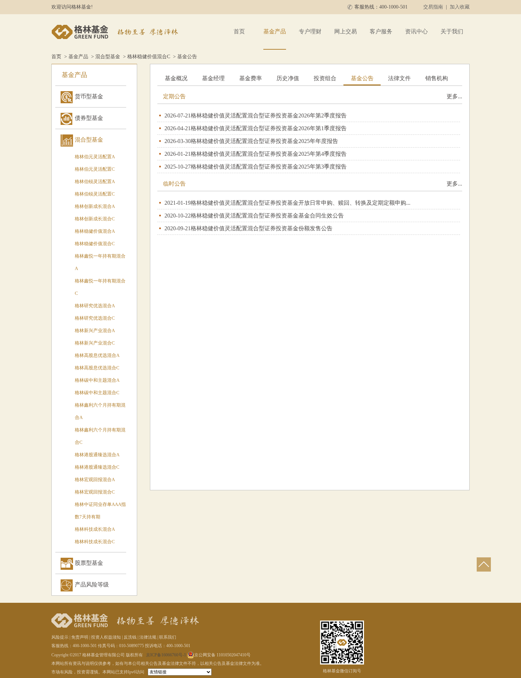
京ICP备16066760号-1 (166, 654)
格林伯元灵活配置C (95, 169)
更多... (454, 96)
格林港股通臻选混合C (97, 467)
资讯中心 (416, 31)
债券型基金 (89, 118)
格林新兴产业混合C (95, 343)
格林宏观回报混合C (95, 492)
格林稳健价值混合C (148, 56)
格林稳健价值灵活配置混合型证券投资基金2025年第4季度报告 (269, 154)
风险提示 (59, 637)
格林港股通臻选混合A (97, 454)
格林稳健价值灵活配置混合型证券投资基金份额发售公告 (261, 228)
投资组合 (325, 78)
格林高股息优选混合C (97, 367)
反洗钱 (130, 637)
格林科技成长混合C (95, 541)
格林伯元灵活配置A (95, 156)
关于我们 (452, 31)
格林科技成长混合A (95, 529)
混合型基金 (107, 56)
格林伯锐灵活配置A (95, 181)
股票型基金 (89, 563)
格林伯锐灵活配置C (95, 194)
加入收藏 (460, 7)
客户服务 (381, 31)
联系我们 (167, 637)
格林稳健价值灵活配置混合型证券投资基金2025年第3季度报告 (269, 167)
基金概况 (176, 78)
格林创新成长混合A (95, 206)
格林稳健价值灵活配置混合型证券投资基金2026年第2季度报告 (269, 115)
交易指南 (433, 7)
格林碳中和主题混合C (97, 392)
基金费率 (250, 78)
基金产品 (274, 31)
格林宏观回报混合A (95, 479)
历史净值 (287, 78)
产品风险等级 (92, 584)
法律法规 (147, 637)
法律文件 (399, 78)
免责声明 (79, 637)
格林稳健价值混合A (95, 231)
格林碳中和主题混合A (97, 380)
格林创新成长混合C (95, 218)
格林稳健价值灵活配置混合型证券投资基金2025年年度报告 (264, 141)
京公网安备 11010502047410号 (222, 654)
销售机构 (436, 78)
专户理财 (310, 31)
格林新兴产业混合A (95, 330)
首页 (239, 31)
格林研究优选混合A (95, 305)
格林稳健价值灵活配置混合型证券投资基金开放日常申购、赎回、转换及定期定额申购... (300, 203)
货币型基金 (89, 96)
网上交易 (345, 31)
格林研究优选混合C (95, 318)
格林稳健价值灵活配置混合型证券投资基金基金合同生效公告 (267, 216)
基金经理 (213, 78)
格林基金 (115, 32)
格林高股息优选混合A (97, 355)
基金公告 (362, 78)
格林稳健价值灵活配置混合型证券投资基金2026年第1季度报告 (269, 128)
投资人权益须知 (106, 637)
